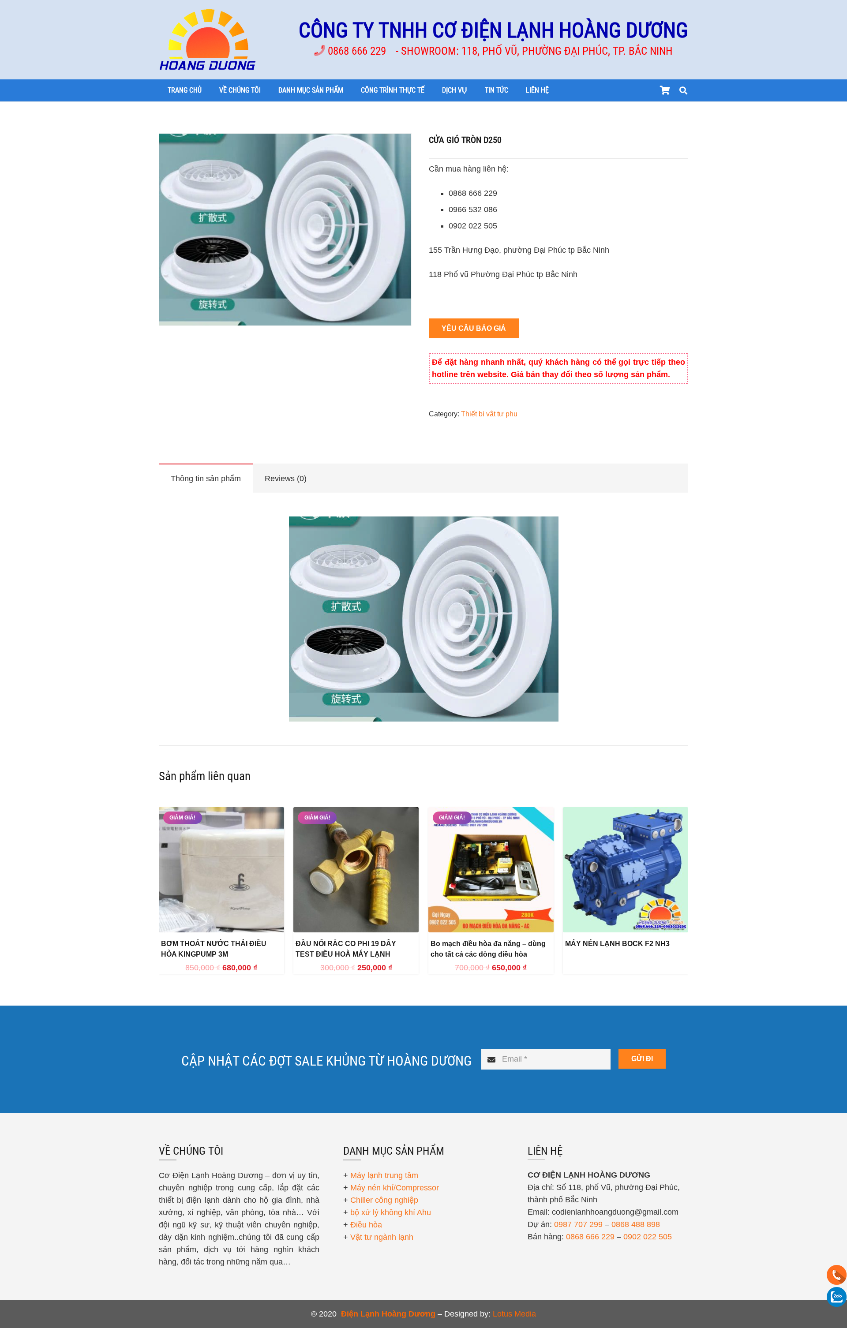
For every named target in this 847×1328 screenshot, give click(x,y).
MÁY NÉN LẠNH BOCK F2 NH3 (617, 943)
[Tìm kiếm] (683, 90)
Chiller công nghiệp (384, 1200)
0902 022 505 (647, 1236)
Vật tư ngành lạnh (381, 1237)
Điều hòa (366, 1224)
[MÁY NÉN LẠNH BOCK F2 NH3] (625, 869)
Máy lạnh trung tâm (384, 1175)
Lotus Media (514, 1313)
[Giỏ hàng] (665, 90)
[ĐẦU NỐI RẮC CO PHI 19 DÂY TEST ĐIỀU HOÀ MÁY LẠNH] (356, 869)
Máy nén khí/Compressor (394, 1187)
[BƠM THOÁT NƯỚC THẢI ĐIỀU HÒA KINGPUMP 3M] (221, 869)
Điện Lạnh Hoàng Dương (388, 1313)
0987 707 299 (578, 1224)
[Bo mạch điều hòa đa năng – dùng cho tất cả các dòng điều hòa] (491, 869)
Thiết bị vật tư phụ (489, 414)
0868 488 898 (635, 1224)
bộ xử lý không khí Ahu (390, 1212)
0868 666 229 (590, 1236)
